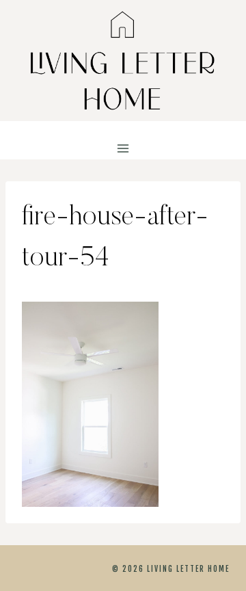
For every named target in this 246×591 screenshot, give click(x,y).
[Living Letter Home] (123, 60)
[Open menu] (123, 148)
